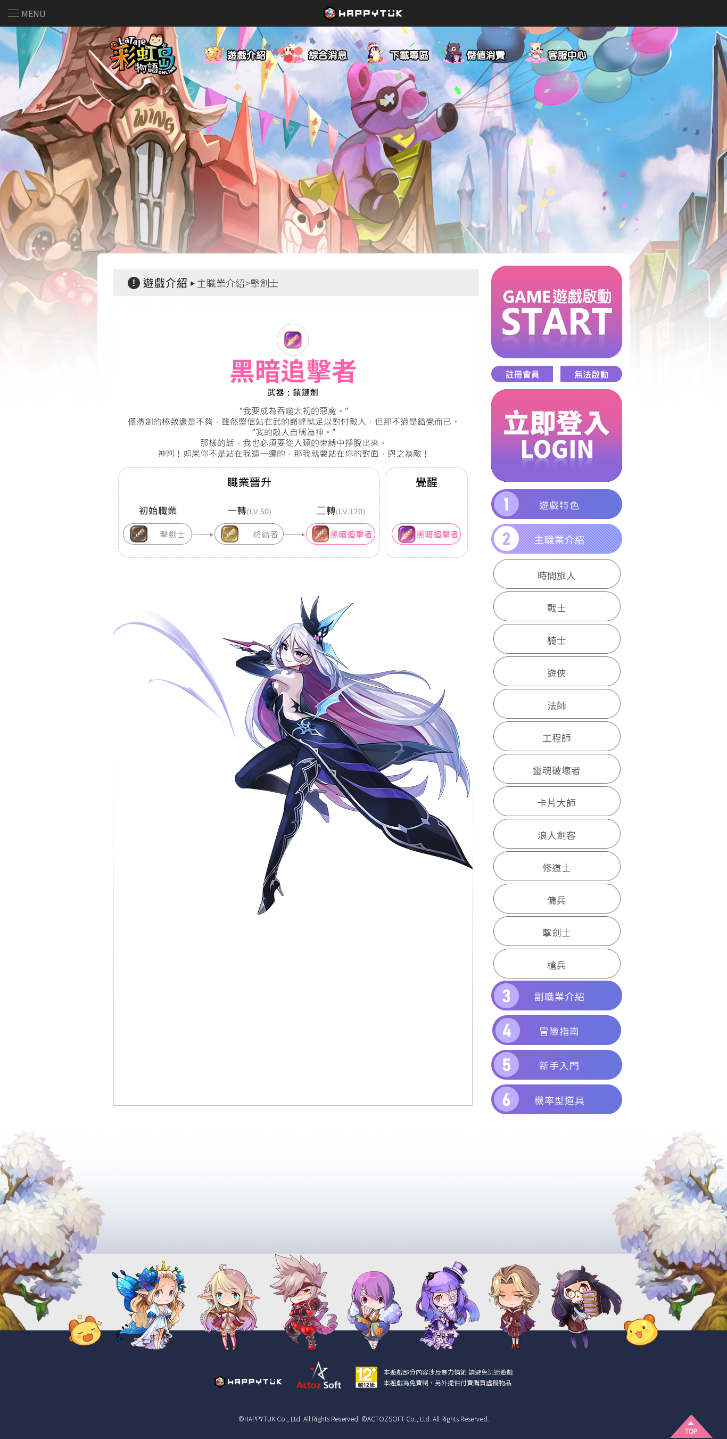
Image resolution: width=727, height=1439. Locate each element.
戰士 (556, 607)
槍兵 (556, 965)
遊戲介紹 (228, 50)
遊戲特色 (559, 505)
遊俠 (556, 672)
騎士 (556, 640)
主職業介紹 (559, 539)
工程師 (556, 737)
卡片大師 (557, 802)
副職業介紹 (559, 996)
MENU (33, 13)
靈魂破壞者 (557, 770)
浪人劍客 (557, 835)
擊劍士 (556, 932)
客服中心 (569, 50)
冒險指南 (559, 1031)
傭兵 (556, 900)
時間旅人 (557, 575)
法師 (556, 705)
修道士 (556, 867)
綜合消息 (314, 50)
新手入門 (559, 1065)
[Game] (556, 312)
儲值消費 (484, 50)
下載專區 (399, 50)
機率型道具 (559, 1100)
